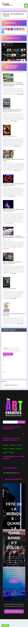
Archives (3, 381)
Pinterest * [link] (13, 448)
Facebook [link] (6, 445)
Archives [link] (10, 558)
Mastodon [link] (19, 448)
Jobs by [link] (4, 364)
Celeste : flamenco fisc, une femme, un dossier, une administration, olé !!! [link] (13, 110)
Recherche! (8, 354)
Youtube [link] (19, 445)
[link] (26, 6)
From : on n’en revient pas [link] (9, 288)
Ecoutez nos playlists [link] (12, 38)
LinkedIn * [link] (6, 448)
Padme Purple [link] (11, 556)
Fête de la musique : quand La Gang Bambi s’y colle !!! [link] (14, 528)
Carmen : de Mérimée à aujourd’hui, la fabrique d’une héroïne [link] (12, 262)
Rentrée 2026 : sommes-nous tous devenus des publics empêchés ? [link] (14, 184)
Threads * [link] (6, 452)
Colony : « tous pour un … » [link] (10, 136)
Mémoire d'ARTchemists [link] (14, 611)
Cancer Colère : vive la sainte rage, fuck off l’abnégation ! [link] (14, 314)
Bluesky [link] (11, 452)
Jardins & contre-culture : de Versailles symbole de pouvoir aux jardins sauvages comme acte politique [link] (13, 84)
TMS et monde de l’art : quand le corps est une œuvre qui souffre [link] (14, 210)
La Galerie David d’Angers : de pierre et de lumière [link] (13, 160)
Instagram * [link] (13, 445)
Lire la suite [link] (20, 94)
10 (19, 594)
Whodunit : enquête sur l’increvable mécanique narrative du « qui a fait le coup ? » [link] (14, 237)
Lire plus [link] (14, 581)
